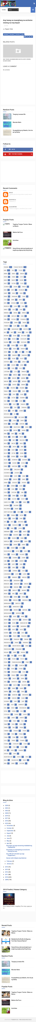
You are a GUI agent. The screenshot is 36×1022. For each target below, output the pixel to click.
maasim (24, 371)
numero (6, 632)
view (22, 34)
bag (20, 433)
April (8, 843)
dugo (21, 303)
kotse (17, 551)
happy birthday (8, 512)
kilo (5, 548)
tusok (22, 747)
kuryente (6, 361)
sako (5, 681)
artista (26, 329)
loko (13, 368)
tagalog (23, 404)
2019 (6, 815)
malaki (22, 273)
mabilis (15, 374)
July (8, 836)
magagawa (17, 580)
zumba (21, 410)
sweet (13, 717)
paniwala (25, 642)
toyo (5, 740)
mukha (6, 384)
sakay (22, 678)
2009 (6, 879)
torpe (21, 737)
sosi (21, 711)
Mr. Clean (21, 417)
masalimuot (16, 606)
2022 (6, 810)
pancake (15, 391)
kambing (14, 355)
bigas (5, 450)
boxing (13, 456)
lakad (15, 361)
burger (15, 463)
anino (27, 427)
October (9, 828)
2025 (6, 805)
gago (13, 293)
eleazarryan (13, 206)
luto (15, 371)
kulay (13, 358)
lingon (6, 570)
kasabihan (17, 541)
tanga (24, 322)
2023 (6, 808)
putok (13, 397)
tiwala (21, 734)
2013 (6, 869)
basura (6, 446)
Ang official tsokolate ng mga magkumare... (15, 854)
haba (17, 502)
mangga (15, 600)
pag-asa (6, 636)
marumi (6, 381)
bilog (5, 453)
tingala (15, 730)
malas (5, 593)
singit (13, 708)
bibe (22, 446)
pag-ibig (13, 388)
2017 (6, 818)
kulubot (22, 554)
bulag (21, 456)
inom (21, 293)
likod (21, 365)
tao (13, 270)
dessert (24, 482)
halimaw (16, 505)
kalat (24, 534)
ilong (15, 306)
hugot (6, 518)
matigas (6, 616)
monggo (25, 619)
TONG (14, 420)
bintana (6, 335)
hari (19, 512)
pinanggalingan (16, 662)
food (5, 492)
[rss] (34, 3)
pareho (6, 394)
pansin (6, 646)
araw (5, 280)
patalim (6, 652)
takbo (13, 277)
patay (5, 277)
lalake (15, 286)
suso (5, 717)
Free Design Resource (25, 1019)
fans (20, 489)
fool (5, 345)
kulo (5, 554)
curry (15, 476)
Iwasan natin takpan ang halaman (16, 858)
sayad (5, 698)
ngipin (5, 629)
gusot (23, 499)
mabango (14, 577)
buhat (5, 339)
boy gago (23, 335)
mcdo (14, 616)
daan (23, 476)
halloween (7, 508)
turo (14, 747)
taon (13, 724)
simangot (21, 704)
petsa (5, 659)
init (20, 352)
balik (5, 443)
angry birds (17, 427)
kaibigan (6, 534)
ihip (5, 521)
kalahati (15, 534)
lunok (24, 574)
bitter (13, 453)
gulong (14, 499)
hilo (5, 515)
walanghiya (15, 760)
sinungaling (22, 708)
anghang (6, 427)
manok (24, 312)
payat (14, 652)
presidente (15, 672)
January (9, 863)
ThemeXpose (14, 1019)
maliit (21, 593)
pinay (27, 662)
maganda (24, 374)
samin (21, 688)
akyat (22, 420)
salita (15, 685)
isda (23, 306)
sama (13, 688)
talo (22, 721)
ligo (13, 309)
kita (21, 548)
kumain (6, 557)
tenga (21, 727)
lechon (13, 365)
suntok (6, 404)
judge (20, 528)
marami (23, 378)
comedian (6, 476)
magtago (6, 587)
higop (26, 512)
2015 (6, 823)
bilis (27, 332)
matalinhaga (7, 613)
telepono (6, 407)
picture (13, 319)
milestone (15, 619)
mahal (15, 312)
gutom (14, 283)
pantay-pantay (17, 646)
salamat (22, 397)
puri (24, 672)
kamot (6, 309)
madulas (6, 580)
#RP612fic (6, 414)
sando (14, 691)
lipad (5, 368)
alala (22, 326)
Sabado (6, 420)
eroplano (23, 342)
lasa (21, 564)
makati (6, 590)
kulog (13, 554)
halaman (6, 505)
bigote (21, 450)
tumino (6, 747)
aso (5, 332)
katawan (6, 544)
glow (21, 495)
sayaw (16, 322)
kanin (5, 296)
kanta (5, 358)
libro (13, 567)
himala (13, 515)
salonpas (24, 685)
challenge (17, 469)
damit (5, 293)
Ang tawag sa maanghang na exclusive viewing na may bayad (17, 60)
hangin (23, 348)
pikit (14, 394)
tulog (20, 270)
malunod (6, 597)
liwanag (15, 570)
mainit (25, 587)
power (21, 668)
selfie (13, 401)
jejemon (6, 286)
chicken (17, 472)
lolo (20, 368)
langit (24, 361)
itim (5, 528)
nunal (15, 632)
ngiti (13, 629)
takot (14, 721)
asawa (23, 430)
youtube (21, 763)
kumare (15, 557)
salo (5, 401)
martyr (6, 606)
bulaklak (21, 290)
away (12, 299)
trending (24, 407)
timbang (6, 730)
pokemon (23, 319)
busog (14, 339)
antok (15, 430)
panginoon (7, 642)
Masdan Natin (17, 122)
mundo (14, 384)
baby (12, 433)
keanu (23, 544)
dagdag (6, 479)
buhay (21, 280)
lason (5, 567)
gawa (13, 495)
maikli (5, 378)
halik (14, 348)
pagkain (6, 34)
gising (13, 345)
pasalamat (19, 649)
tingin (24, 730)
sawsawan (25, 694)
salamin (6, 685)
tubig (23, 296)
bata (5, 303)
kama (22, 538)
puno (21, 394)
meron (6, 619)
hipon (21, 515)
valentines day (8, 757)
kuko (25, 551)
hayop (5, 352)
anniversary (15, 329)
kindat (13, 548)
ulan (15, 326)
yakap (13, 763)
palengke (6, 639)
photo (22, 659)
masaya (16, 610)
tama (5, 724)
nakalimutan (23, 623)
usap (14, 753)
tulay (25, 743)
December (10, 825)
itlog (21, 283)
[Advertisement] (14, 777)
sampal (6, 691)
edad (13, 489)
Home (4, 10)
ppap (5, 672)
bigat (13, 450)
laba (5, 561)
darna (5, 482)
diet (5, 486)
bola (5, 456)
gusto (21, 345)
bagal (5, 437)
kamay (5, 355)
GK (14, 414)
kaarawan (7, 531)
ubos (12, 750)
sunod (16, 714)
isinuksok (15, 525)
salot (5, 688)
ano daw (6, 430)
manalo (6, 600)
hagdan (6, 348)
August (9, 833)
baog (21, 443)
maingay (16, 587)
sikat (15, 701)
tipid (5, 734)
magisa (26, 583)
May (8, 841)
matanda (18, 613)
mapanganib (7, 603)
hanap (16, 508)
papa (26, 646)
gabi (22, 492)
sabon (22, 675)
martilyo (18, 603)
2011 (6, 874)
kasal (26, 541)
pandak (26, 639)
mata (5, 316)
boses (14, 335)
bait (14, 440)
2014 (6, 867)
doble (14, 342)
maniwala (25, 600)
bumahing (15, 459)
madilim (24, 577)
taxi (13, 727)
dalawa (6, 342)
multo (5, 623)
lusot (5, 577)
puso (5, 397)
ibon (13, 518)
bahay (13, 280)
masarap (6, 610)
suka (20, 401)
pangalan (14, 296)
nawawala (23, 626)
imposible (20, 521)
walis (24, 760)
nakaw (23, 384)
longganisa (7, 574)
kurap (23, 557)
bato (12, 290)
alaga (5, 423)
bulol (5, 459)
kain (5, 270)
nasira (14, 626)
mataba (15, 381)
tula (5, 299)
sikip (23, 701)
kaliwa (14, 538)
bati (12, 332)
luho (16, 574)
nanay (5, 626)
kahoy (25, 531)
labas (12, 561)
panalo (6, 391)
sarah (5, 694)
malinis (14, 378)
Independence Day (9, 417)
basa (5, 290)
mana (23, 597)
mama (15, 597)
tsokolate (16, 743)
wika (5, 763)
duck (21, 486)
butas (23, 463)
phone (14, 659)
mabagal (6, 312)
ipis (27, 352)
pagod (15, 636)
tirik (13, 734)
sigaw (23, 698)
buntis (6, 463)
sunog (25, 714)
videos (19, 757)
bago (13, 437)
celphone (6, 469)
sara (22, 691)
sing (5, 708)
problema (6, 322)
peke (5, 655)
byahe (5, 466)
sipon (5, 711)
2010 (6, 877)
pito (13, 665)
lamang (21, 561)
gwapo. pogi (7, 502)
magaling (6, 583)
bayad (19, 332)
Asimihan (15, 240)
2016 (6, 821)
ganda (5, 495)
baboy (13, 273)
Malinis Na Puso (18, 232)
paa (5, 388)
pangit (24, 286)
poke (12, 668)
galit (5, 283)
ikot (12, 521)
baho (20, 299)
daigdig (15, 479)
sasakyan (14, 694)
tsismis (6, 743)
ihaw (21, 518)
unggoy (6, 753)
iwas (12, 528)
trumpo (22, 740)
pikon (5, 662)
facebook (6, 306)
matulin (14, 316)
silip (12, 704)
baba (5, 433)
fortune (14, 492)
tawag (6, 727)
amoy (5, 329)
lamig (5, 564)
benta (14, 446)
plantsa (21, 665)
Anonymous (12, 199)
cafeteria (14, 466)
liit (21, 567)
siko (5, 704)
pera (5, 319)
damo (23, 479)
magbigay (16, 583)
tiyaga (5, 737)
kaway (15, 544)
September (10, 830)
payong (23, 652)
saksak (24, 681)
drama (13, 486)
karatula (6, 541)
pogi (5, 668)
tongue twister (18, 267)
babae (5, 273)
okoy (23, 632)
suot (14, 404)
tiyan (13, 737)
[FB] (30, 3)
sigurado (6, 701)
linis (21, 309)
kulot (22, 358)
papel (23, 391)
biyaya (21, 453)
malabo (24, 590)
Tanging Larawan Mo (19, 114)
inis (13, 352)
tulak (5, 410)
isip (24, 525)
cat (23, 466)
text (15, 407)
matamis (24, 381)
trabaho (6, 326)
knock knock (7, 551)
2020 (6, 813)
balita (13, 443)
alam (13, 423)
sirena (14, 711)
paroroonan (7, 649)
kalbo (5, 538)
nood (21, 629)
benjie (11, 192)
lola (23, 570)
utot (21, 277)
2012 (6, 872)
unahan (21, 750)
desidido (14, 482)
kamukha (24, 355)
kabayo (16, 531)
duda (5, 489)
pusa (5, 675)
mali (13, 593)
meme (22, 616)
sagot (14, 678)
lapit (13, 564)
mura (13, 623)
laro (5, 365)
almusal (22, 423)
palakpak (24, 636)
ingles (5, 525)
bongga (13, 303)
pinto (5, 665)
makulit (15, 590)
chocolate (23, 339)
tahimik (6, 721)
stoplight (7, 714)
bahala (6, 440)
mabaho (6, 374)
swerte (22, 717)
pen (12, 655)
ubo (5, 750)
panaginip (16, 639)
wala (5, 760)
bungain (24, 459)
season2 (14, 698)
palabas (12, 34)
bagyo (21, 437)
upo (13, 410)
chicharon (7, 472)
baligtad (22, 440)
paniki (16, 642)
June (8, 838)
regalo (14, 675)
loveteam (6, 371)
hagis (24, 502)
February (9, 861)
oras (22, 316)
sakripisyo (14, 681)
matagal (25, 610)
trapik (13, 740)
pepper (18, 34)
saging (6, 678)
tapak (21, 724)
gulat (5, 499)
